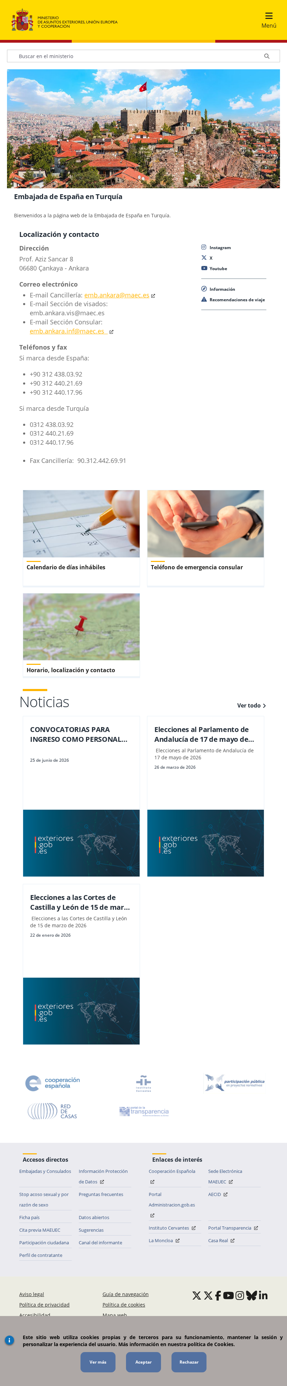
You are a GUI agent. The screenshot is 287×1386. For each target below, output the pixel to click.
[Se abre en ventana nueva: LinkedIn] (263, 1295)
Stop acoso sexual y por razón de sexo (44, 1199)
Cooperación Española (172, 1171)
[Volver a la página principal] (68, 20)
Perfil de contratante (40, 1255)
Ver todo (249, 705)
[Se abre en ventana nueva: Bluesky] (251, 1295)
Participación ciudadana (44, 1242)
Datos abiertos (94, 1217)
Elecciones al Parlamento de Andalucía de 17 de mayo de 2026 (201, 734)
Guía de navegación (126, 1294)
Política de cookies (124, 1304)
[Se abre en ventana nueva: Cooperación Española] (52, 1083)
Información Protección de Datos (103, 1176)
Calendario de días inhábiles (66, 567)
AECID (215, 1194)
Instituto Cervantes (169, 1228)
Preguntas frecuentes (101, 1194)
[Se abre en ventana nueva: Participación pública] (234, 1083)
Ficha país (29, 1217)
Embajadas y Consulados (45, 1171)
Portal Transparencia (230, 1228)
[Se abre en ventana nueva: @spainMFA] (208, 1295)
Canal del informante (100, 1242)
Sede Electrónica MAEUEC (225, 1176)
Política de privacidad (44, 1304)
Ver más (98, 1362)
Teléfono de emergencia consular (197, 567)
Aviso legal (31, 1294)
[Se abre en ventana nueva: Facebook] (218, 1295)
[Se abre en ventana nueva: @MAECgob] (197, 1295)
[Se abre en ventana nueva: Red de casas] (52, 1111)
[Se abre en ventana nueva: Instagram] (240, 1295)
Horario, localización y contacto (71, 670)
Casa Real (218, 1240)
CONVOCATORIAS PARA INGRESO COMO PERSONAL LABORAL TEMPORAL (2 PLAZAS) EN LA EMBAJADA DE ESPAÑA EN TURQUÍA (79, 734)
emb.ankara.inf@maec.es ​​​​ (69, 331)
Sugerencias (91, 1230)
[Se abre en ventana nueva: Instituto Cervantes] (143, 1083)
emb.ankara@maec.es (116, 295)
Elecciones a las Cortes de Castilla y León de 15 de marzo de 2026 (80, 902)
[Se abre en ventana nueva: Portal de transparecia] (143, 1111)
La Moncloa (161, 1240)
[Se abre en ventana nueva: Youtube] (228, 1295)
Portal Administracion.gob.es (172, 1199)
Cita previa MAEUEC (39, 1230)
